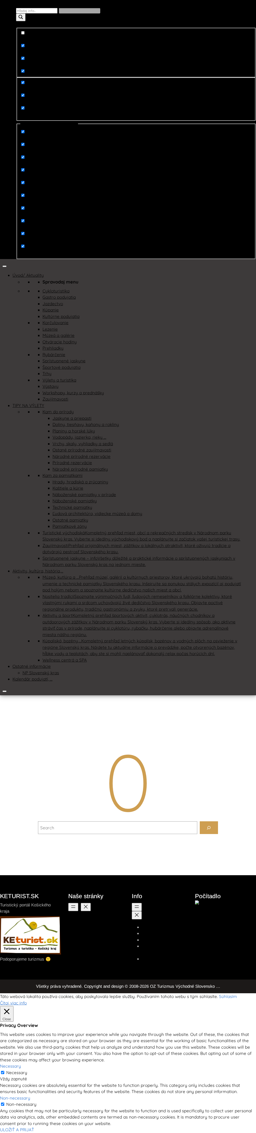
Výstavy (50, 386)
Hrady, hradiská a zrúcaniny (80, 481)
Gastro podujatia (59, 297)
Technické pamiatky (72, 507)
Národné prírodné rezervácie (81, 456)
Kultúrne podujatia (61, 316)
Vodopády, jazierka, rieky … (79, 437)
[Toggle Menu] (4, 266)
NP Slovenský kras (40, 672)
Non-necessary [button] (15, 1098)
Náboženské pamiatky (74, 500)
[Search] (209, 827)
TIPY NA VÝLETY (28, 405)
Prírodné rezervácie (72, 462)
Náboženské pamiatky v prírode (84, 494)
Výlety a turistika (59, 380)
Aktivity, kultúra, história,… (37, 570)
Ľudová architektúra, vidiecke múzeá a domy (97, 513)
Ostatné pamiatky (70, 520)
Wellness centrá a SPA (64, 660)
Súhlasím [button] (228, 996)
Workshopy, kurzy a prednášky (73, 392)
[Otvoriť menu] (73, 907)
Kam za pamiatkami (62, 475)
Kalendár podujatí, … (32, 679)
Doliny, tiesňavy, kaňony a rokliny (85, 424)
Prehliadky (53, 348)
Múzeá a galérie (58, 335)
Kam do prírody (58, 411)
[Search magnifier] (21, 17)
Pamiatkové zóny (69, 526)
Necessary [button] (10, 1066)
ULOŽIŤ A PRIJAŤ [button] (17, 1129)
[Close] (4, 691)
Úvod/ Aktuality (28, 275)
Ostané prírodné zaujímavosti (81, 449)
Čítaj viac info (13, 1002)
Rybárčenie (53, 354)
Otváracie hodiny (59, 341)
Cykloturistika (56, 290)
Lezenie (50, 329)
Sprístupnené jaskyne (64, 360)
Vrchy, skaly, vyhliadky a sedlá (82, 443)
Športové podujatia (61, 367)
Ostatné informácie (31, 666)
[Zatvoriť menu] (86, 907)
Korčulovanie (55, 322)
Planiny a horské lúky (73, 430)
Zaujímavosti (55, 399)
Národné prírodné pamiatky (80, 469)
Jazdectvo (52, 303)
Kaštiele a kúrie (67, 488)
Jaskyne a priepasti (72, 418)
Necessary (16, 1072)
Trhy (47, 373)
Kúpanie (50, 309)
